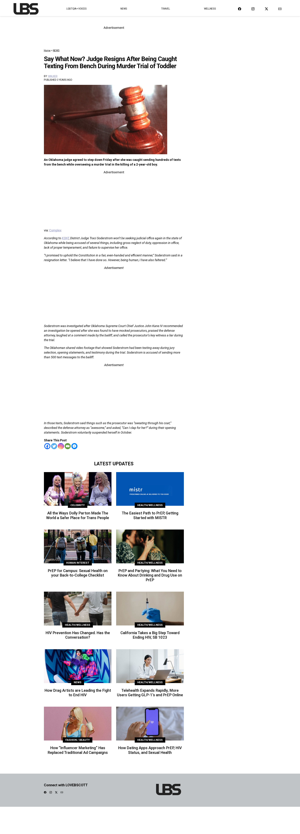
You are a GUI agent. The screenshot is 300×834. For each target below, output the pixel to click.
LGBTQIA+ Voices (76, 8)
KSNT (65, 238)
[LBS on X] (266, 8)
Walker (52, 76)
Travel (165, 8)
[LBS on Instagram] (253, 8)
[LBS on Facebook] (239, 8)
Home (47, 50)
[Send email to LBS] (279, 8)
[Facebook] (47, 446)
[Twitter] (54, 446)
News (123, 8)
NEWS (56, 50)
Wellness (210, 8)
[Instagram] (61, 446)
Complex (55, 230)
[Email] (68, 446)
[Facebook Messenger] (74, 446)
